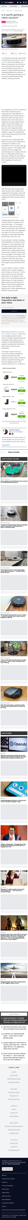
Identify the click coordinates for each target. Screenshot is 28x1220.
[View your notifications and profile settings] (17, 2)
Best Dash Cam (14, 1143)
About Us (4, 1175)
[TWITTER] (10, 434)
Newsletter (23, 53)
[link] (6, 377)
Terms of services (20, 315)
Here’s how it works (18, 30)
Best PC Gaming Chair (14, 1099)
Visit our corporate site (14, 1164)
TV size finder (13, 6)
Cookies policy (5, 1192)
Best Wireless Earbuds (14, 1129)
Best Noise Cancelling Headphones (14, 1126)
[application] (14, 174)
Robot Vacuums (18, 10)
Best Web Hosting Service (14, 1079)
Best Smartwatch (14, 1116)
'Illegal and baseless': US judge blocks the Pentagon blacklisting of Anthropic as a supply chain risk (15, 1020)
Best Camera (14, 1139)
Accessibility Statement (8, 1203)
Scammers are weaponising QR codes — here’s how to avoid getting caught (13, 1036)
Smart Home (10, 10)
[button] (26, 2)
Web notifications (6, 1199)
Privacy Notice (22, 317)
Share (5, 53)
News (3, 22)
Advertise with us (6, 1196)
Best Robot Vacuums (14, 1150)
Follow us (15, 53)
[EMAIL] (13, 434)
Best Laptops (14, 1089)
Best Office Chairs (14, 1133)
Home (3, 10)
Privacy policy (5, 1189)
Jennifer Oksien (12, 21)
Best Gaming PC (14, 1095)
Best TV (14, 1109)
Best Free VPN (14, 1075)
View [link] (21, 378)
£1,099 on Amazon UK (12, 334)
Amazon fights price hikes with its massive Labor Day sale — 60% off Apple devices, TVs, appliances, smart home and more (14, 1046)
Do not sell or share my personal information (13, 1210)
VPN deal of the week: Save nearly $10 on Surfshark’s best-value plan (14, 1028)
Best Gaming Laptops (14, 1092)
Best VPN (14, 1072)
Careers (4, 1206)
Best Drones (14, 1146)
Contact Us (4, 1182)
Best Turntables (14, 1122)
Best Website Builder (14, 1082)
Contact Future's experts (8, 1178)
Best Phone (14, 1106)
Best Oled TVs (14, 1112)
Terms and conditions (7, 1185)
